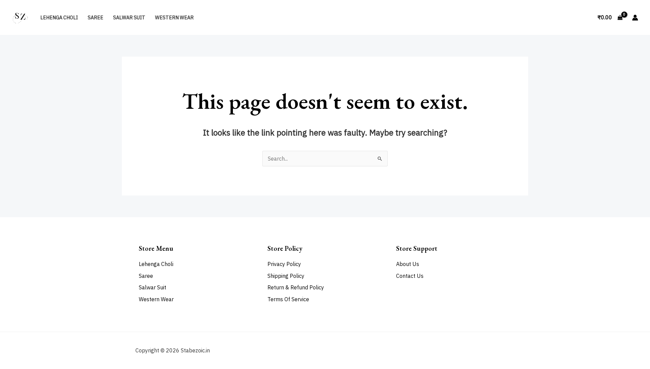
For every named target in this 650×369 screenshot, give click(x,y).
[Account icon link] (635, 18)
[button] (585, 17)
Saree (95, 17)
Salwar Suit (129, 17)
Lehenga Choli (59, 17)
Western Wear (174, 17)
